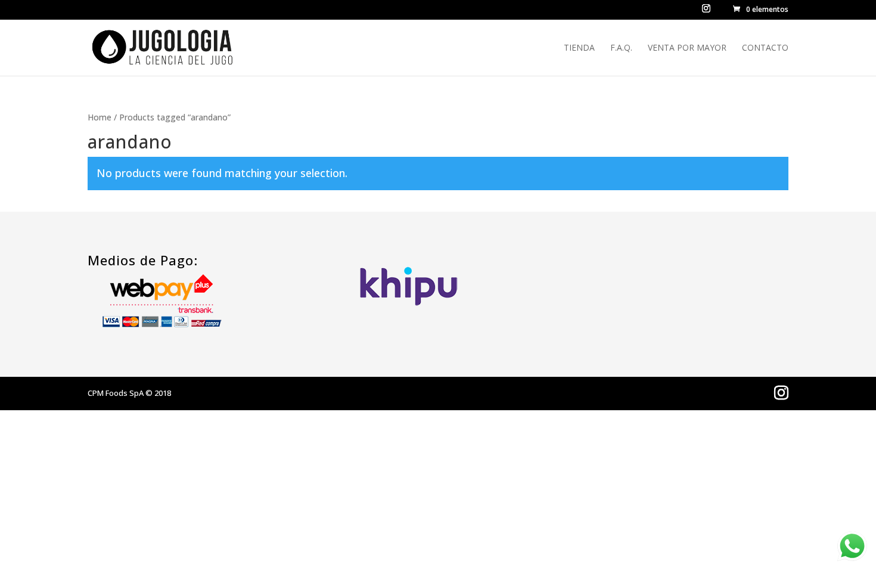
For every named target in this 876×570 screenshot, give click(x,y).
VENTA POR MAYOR (687, 48)
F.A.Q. (621, 48)
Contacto (765, 48)
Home (99, 117)
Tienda (579, 48)
